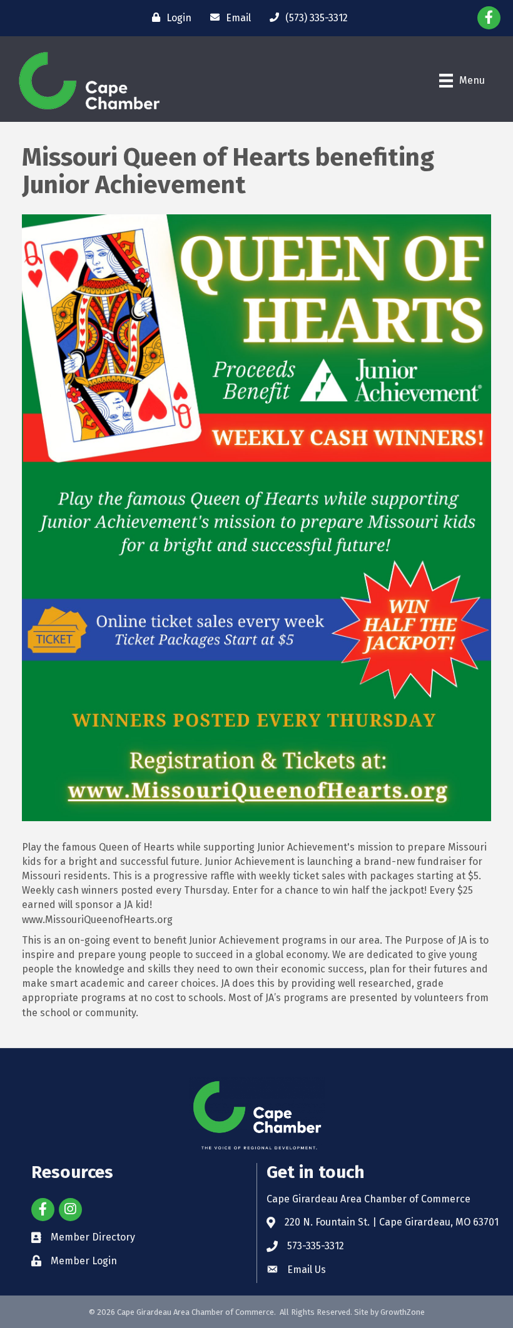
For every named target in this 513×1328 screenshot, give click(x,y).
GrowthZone (402, 1312)
